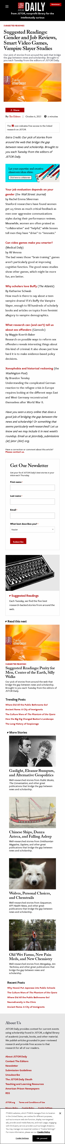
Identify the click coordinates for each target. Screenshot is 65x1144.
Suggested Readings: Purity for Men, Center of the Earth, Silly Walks (30, 673)
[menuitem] (55, 4)
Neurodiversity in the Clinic (21, 1002)
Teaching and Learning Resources (24, 1084)
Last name (16, 495)
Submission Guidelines (18, 1070)
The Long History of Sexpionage (22, 723)
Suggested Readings (14, 25)
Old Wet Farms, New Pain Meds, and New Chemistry (30, 957)
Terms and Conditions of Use (32, 1102)
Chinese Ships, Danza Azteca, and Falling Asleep (30, 834)
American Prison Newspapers (22, 1088)
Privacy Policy (11, 1107)
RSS (7, 1093)
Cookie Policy (28, 1107)
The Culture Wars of (30, 714)
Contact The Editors (16, 1061)
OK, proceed (42, 1138)
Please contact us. (14, 451)
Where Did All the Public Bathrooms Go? (26, 704)
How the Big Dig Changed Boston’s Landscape (29, 718)
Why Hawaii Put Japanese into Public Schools (31, 987)
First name (16, 482)
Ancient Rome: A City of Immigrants (24, 709)
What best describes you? (24, 523)
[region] (32, 1126)
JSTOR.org (10, 1102)
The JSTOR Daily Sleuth (18, 1079)
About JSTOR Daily (16, 1056)
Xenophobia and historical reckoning (29, 368)
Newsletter (55, 4)
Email (13, 509)
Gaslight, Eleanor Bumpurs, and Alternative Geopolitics (31, 773)
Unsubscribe (12, 1075)
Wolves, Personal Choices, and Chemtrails (30, 896)
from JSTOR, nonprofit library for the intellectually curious (32, 15)
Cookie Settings (45, 1107)
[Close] (60, 1113)
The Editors (15, 117)
